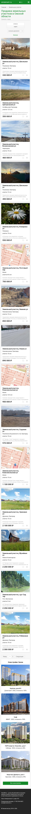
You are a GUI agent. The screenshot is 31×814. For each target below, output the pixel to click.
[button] (15, 31)
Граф (15, 717)
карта (15, 26)
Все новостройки (15, 783)
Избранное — (21, 2)
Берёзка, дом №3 (15, 688)
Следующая (19, 656)
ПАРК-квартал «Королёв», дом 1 (15, 746)
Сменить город (5, 19)
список (15, 24)
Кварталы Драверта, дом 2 (15, 774)
